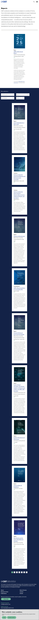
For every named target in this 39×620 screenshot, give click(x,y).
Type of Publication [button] (4, 98)
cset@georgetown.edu (5, 604)
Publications (4, 593)
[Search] (34, 2)
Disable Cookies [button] (11, 617)
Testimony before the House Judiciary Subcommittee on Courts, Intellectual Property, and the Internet (19, 195)
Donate (21, 593)
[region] (19, 614)
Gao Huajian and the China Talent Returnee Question (18, 539)
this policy (14, 614)
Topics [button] (17, 94)
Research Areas (4, 591)
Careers (21, 591)
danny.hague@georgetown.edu (7, 607)
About (2, 590)
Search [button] (13, 94)
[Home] (3, 2)
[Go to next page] (26, 572)
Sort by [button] (18, 98)
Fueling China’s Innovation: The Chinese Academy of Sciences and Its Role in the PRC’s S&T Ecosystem (19, 388)
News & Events (23, 590)
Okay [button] (4, 617)
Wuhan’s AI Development (19, 236)
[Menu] (37, 2)
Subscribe (6, 599)
